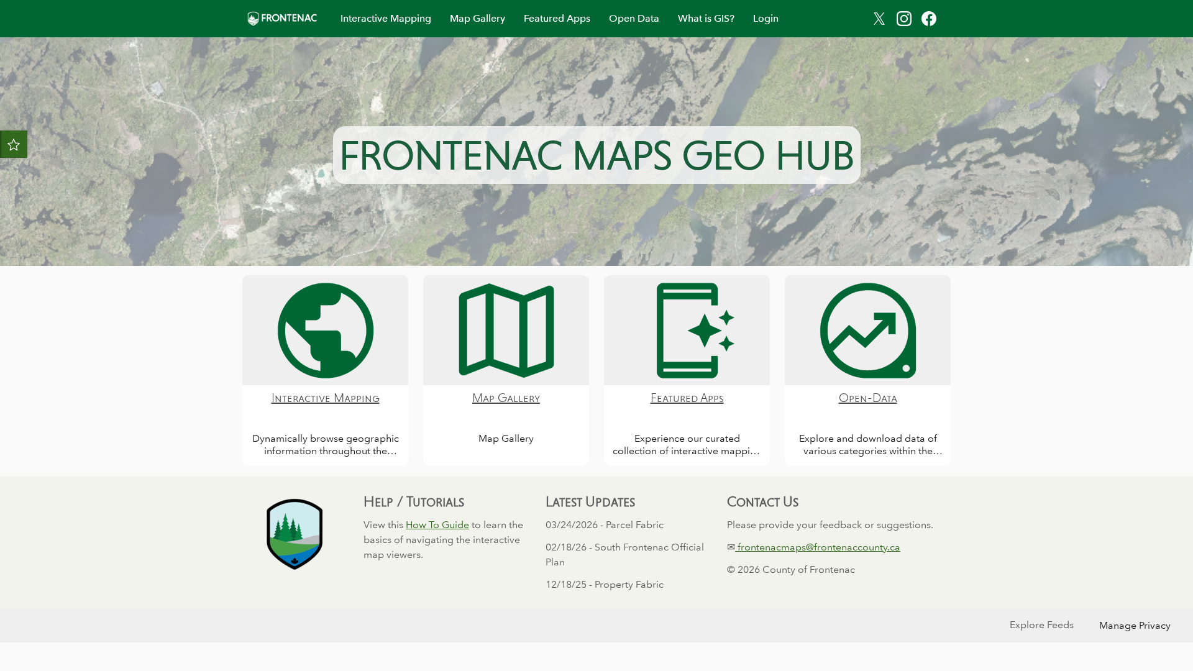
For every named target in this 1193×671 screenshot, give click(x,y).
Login (766, 18)
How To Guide (437, 525)
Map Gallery (477, 18)
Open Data (634, 18)
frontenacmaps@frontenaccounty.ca (817, 547)
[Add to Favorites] (13, 144)
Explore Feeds (1042, 625)
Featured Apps (557, 18)
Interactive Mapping (386, 18)
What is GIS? (706, 18)
